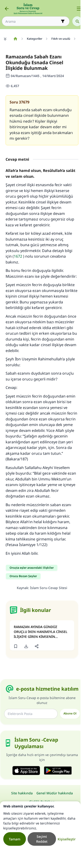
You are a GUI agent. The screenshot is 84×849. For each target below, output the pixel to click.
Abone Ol (69, 713)
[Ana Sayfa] (15, 39)
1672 (18, 256)
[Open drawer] (79, 8)
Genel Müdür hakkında (54, 793)
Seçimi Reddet (41, 839)
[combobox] (32, 21)
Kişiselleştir (67, 839)
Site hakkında (22, 793)
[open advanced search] (63, 21)
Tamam (14, 839)
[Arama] (77, 21)
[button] (15, 646)
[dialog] (40, 825)
